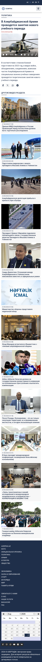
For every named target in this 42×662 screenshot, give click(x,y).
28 (34, 635)
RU (30, 2)
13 (28, 629)
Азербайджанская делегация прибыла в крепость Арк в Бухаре (18, 199)
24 (12, 635)
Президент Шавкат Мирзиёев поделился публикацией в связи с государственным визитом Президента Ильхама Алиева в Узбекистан (19, 236)
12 (23, 629)
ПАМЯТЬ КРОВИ (7, 586)
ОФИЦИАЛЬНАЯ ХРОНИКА (11, 552)
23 (6, 635)
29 (39, 635)
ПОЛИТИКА (6, 15)
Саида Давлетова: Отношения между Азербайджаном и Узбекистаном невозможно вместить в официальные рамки (21, 274)
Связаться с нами (9, 594)
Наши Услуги (7, 599)
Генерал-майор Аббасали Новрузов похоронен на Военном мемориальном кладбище (18, 533)
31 (12, 638)
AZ (27, 2)
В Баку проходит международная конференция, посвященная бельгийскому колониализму (19, 457)
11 (17, 629)
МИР (3, 583)
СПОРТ (4, 577)
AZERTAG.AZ (6, 546)
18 (17, 632)
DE (36, 2)
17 (12, 632)
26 (23, 635)
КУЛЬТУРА (5, 560)
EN (33, 2)
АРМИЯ (4, 558)
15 (39, 629)
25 (17, 635)
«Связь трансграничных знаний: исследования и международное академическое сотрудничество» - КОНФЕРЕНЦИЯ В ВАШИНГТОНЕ (16, 495)
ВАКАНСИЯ (5, 602)
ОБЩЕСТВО (5, 563)
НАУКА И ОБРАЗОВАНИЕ (10, 574)
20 (28, 632)
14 (34, 629)
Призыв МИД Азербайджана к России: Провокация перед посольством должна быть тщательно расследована (18, 128)
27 (28, 635)
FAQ (2, 605)
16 (6, 632)
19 (23, 632)
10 (12, 629)
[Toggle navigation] (37, 8)
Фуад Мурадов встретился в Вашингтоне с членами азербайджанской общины (19, 345)
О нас (3, 597)
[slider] (7, 55)
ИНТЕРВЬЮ (5, 580)
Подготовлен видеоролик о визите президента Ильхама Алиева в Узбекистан (19, 164)
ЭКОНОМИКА (6, 571)
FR (38, 2)
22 (39, 632)
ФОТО (3, 549)
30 (6, 638)
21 (34, 632)
